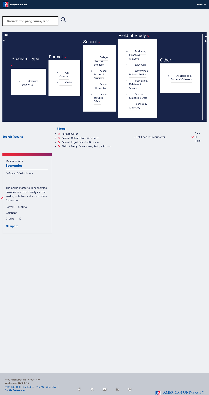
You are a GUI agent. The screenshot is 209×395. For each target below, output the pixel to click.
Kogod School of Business (100, 74)
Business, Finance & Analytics (137, 55)
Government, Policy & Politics (139, 72)
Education (140, 64)
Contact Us (28, 387)
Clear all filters (198, 137)
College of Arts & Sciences (101, 61)
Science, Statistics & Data (138, 96)
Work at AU (51, 387)
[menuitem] (30, 83)
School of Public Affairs (100, 98)
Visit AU (40, 387)
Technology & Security (138, 105)
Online (68, 82)
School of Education (100, 86)
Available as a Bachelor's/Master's (181, 77)
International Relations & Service (138, 84)
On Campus (64, 74)
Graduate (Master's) (30, 83)
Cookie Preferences (15, 390)
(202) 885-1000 (13, 387)
